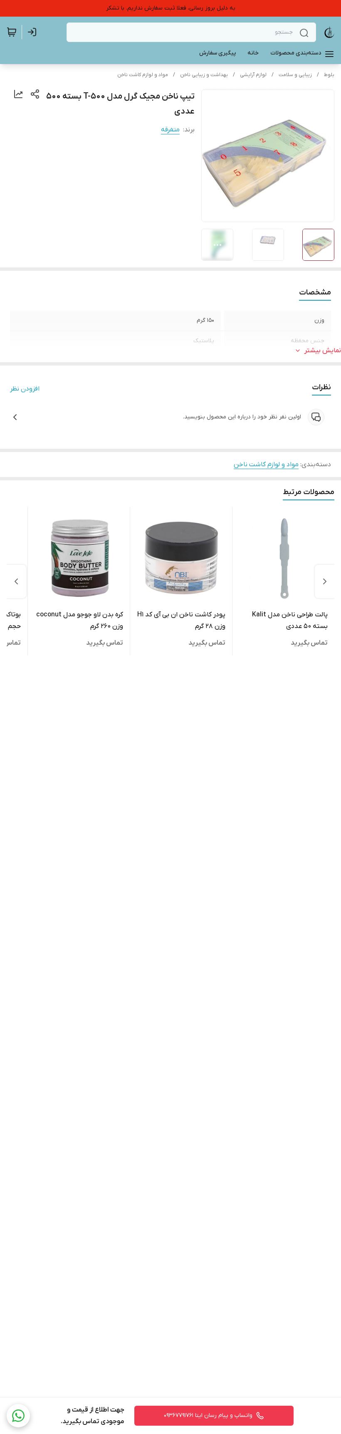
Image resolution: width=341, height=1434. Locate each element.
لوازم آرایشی (253, 75)
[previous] (325, 581)
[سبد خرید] (12, 32)
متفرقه (170, 130)
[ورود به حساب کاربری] (33, 32)
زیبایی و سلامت (295, 75)
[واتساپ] (18, 1415)
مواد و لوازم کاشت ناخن (142, 75)
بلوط (329, 75)
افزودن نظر (25, 389)
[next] (16, 581)
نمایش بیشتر (322, 350)
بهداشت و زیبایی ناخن (204, 75)
